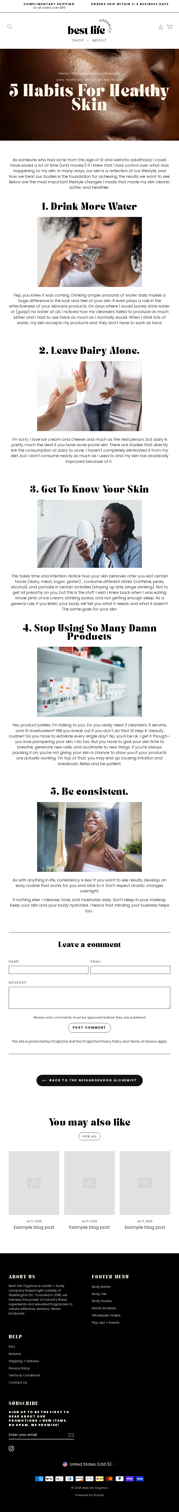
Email (96, 962)
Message (18, 983)
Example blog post (34, 1227)
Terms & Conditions (24, 1375)
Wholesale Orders (106, 1315)
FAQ (12, 1346)
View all (89, 1136)
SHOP (79, 40)
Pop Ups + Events (105, 1322)
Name (14, 962)
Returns (15, 1353)
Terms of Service (143, 1041)
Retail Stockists (104, 1308)
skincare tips (94, 80)
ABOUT (99, 40)
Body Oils (99, 1294)
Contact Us (18, 1382)
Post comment (90, 1027)
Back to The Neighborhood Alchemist (92, 1080)
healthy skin (74, 80)
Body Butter (101, 1286)
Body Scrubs (102, 1301)
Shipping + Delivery (24, 1361)
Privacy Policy (111, 1041)
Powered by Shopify (89, 1495)
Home (63, 73)
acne (60, 80)
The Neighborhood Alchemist (95, 73)
